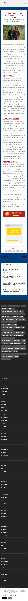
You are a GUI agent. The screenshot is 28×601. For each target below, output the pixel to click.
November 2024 (4, 385)
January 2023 (4, 442)
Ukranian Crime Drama (7, 356)
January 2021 (4, 519)
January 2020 (4, 558)
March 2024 (3, 407)
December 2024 (4, 381)
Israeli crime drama (7, 335)
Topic (24, 353)
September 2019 (4, 571)
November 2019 (4, 564)
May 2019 (3, 583)
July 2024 (3, 394)
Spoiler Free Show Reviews (13, 21)
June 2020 (3, 542)
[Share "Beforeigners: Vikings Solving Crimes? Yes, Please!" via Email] (19, 250)
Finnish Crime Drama (12, 322)
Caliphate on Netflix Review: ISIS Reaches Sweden (14, 290)
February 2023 (4, 439)
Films (3, 322)
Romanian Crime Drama (7, 348)
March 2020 (3, 551)
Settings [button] (4, 598)
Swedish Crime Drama (16, 353)
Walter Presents (6, 359)
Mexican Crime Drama (7, 340)
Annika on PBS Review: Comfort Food (12, 277)
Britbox (21, 311)
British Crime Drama (7, 314)
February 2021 (4, 516)
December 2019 (4, 561)
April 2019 (3, 587)
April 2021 (3, 510)
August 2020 (4, 535)
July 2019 (3, 577)
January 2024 (4, 414)
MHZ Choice (17, 340)
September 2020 (4, 532)
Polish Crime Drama (7, 345)
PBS (24, 343)
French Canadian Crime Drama (9, 324)
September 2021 (4, 494)
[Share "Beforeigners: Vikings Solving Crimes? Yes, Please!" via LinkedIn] (16, 250)
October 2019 (4, 567)
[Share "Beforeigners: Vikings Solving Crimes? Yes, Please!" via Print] (22, 250)
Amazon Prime (11, 306)
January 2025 (4, 378)
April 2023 (3, 433)
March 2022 (3, 474)
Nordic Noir (5, 343)
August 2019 (4, 574)
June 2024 (3, 397)
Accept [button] (9, 598)
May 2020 (3, 545)
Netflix (23, 340)
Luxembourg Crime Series (8, 337)
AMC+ (18, 306)
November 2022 (4, 449)
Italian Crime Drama (18, 335)
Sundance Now (5, 353)
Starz (15, 351)
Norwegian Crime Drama (15, 343)
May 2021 (3, 506)
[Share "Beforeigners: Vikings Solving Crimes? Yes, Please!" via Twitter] (8, 250)
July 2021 (3, 500)
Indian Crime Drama (19, 332)
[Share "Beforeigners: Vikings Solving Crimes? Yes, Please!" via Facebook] (6, 250)
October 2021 (4, 490)
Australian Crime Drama (8, 308)
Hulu (12, 330)
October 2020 (4, 529)
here (9, 113)
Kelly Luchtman (12, 19)
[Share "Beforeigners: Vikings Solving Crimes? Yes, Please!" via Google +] (11, 250)
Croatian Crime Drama (19, 314)
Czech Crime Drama (6, 316)
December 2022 (4, 446)
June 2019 (3, 580)
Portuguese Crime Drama (20, 345)
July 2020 (3, 539)
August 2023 (4, 420)
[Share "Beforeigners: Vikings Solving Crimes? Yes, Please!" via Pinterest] (14, 250)
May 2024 (3, 401)
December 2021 (4, 484)
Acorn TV (4, 306)
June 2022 (3, 465)
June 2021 (3, 503)
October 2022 (4, 452)
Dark (3, 319)
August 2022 (4, 458)
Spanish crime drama (7, 351)
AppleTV (23, 306)
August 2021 (4, 497)
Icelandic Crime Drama (7, 332)
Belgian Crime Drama (7, 311)
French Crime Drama (7, 327)
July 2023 (3, 423)
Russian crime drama (20, 348)
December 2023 (4, 417)
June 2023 (3, 426)
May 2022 (3, 468)
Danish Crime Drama (18, 316)
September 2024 (4, 388)
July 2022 (3, 462)
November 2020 (4, 526)
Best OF (16, 311)
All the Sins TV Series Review (11, 270)
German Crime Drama (19, 327)
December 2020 (4, 523)
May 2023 (3, 430)
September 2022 (4, 455)
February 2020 (4, 555)
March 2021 (3, 513)
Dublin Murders (10, 319)
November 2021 (4, 487)
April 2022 (3, 471)
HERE (17, 206)
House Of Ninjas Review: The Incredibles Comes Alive (14, 283)
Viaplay (16, 356)
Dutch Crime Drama (20, 319)
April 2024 (3, 404)
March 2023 (3, 436)
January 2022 (4, 481)
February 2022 (4, 478)
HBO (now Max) (5, 330)
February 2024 (4, 410)
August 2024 (4, 391)
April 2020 (3, 548)
